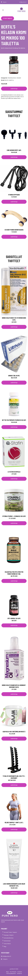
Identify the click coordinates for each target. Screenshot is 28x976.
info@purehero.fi (22, 2)
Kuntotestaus (7, 940)
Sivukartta (19, 973)
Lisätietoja (14, 88)
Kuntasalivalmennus (8, 938)
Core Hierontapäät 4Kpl (14, 150)
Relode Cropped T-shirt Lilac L (14, 822)
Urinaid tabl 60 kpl (14, 376)
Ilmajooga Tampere (8, 935)
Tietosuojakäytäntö (11, 973)
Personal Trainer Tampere (10, 932)
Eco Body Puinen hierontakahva (14, 230)
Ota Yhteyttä (13, 971)
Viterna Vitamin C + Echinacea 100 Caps (14, 516)
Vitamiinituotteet (12, 78)
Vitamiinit (19, 78)
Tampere (4, 2)
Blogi (5, 946)
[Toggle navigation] (3, 10)
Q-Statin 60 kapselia (14, 472)
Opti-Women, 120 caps (14, 618)
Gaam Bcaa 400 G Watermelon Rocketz (14, 731)
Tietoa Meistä (7, 943)
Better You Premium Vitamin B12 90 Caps (14, 420)
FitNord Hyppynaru (14, 195)
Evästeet (19, 971)
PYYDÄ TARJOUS (7, 18)
